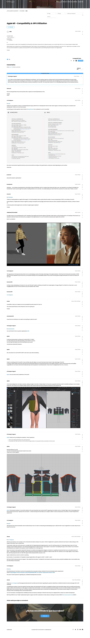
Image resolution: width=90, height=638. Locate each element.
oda (10, 31)
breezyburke (9, 184)
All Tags (48, 13)
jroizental (9, 174)
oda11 (9, 103)
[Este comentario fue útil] (82, 88)
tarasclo (9, 194)
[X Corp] (74, 61)
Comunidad (59, 1)
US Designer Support (12, 76)
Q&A (27, 10)
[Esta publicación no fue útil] (82, 34)
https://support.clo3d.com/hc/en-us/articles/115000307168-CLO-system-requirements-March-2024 (32, 572)
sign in (11, 67)
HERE (28, 331)
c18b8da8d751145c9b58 (12, 212)
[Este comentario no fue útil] (82, 92)
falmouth (9, 88)
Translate (10, 40)
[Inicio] (10, 2)
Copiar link (80, 60)
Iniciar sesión (10, 600)
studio (8, 301)
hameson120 (9, 282)
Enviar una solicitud (72, 1)
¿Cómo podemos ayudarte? (12, 10)
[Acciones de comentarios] (81, 77)
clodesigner (10, 197)
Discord (65, 1)
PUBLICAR (45, 616)
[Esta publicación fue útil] (82, 31)
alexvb (8, 536)
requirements (30, 109)
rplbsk (9, 79)
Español (80, 1)
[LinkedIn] (76, 61)
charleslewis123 (10, 316)
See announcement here (68, 594)
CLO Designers (10, 100)
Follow (11, 27)
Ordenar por (79, 69)
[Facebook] (71, 61)
